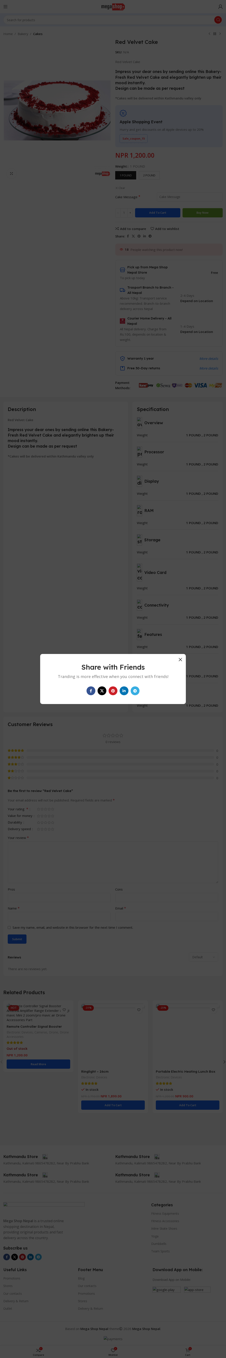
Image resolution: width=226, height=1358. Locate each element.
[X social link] (102, 690)
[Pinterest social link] (113, 690)
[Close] (180, 659)
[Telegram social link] (135, 690)
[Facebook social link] (91, 690)
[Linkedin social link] (124, 690)
